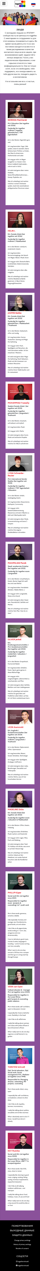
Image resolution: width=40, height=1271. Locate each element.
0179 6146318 (13, 717)
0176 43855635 (13, 631)
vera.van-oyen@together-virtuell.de (17, 977)
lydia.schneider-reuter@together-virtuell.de (19, 463)
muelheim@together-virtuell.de (17, 220)
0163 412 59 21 (13, 1057)
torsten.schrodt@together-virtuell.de (18, 1056)
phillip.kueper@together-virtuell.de (17, 882)
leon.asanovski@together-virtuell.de (17, 716)
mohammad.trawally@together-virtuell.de (19, 392)
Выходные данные (22, 1230)
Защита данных (22, 1235)
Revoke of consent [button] (22, 1248)
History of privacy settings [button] (22, 1244)
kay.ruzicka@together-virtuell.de (17, 1141)
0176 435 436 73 (13, 883)
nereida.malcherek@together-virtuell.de (18, 110)
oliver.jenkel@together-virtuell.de (17, 629)
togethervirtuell (22, 1261)
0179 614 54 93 (13, 978)
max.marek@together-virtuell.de (17, 552)
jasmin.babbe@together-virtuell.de (17, 303)
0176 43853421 (13, 304)
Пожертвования (22, 1225)
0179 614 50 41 (13, 1142)
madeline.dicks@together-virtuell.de (17, 799)
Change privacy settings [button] (22, 1240)
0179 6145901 (13, 801)
